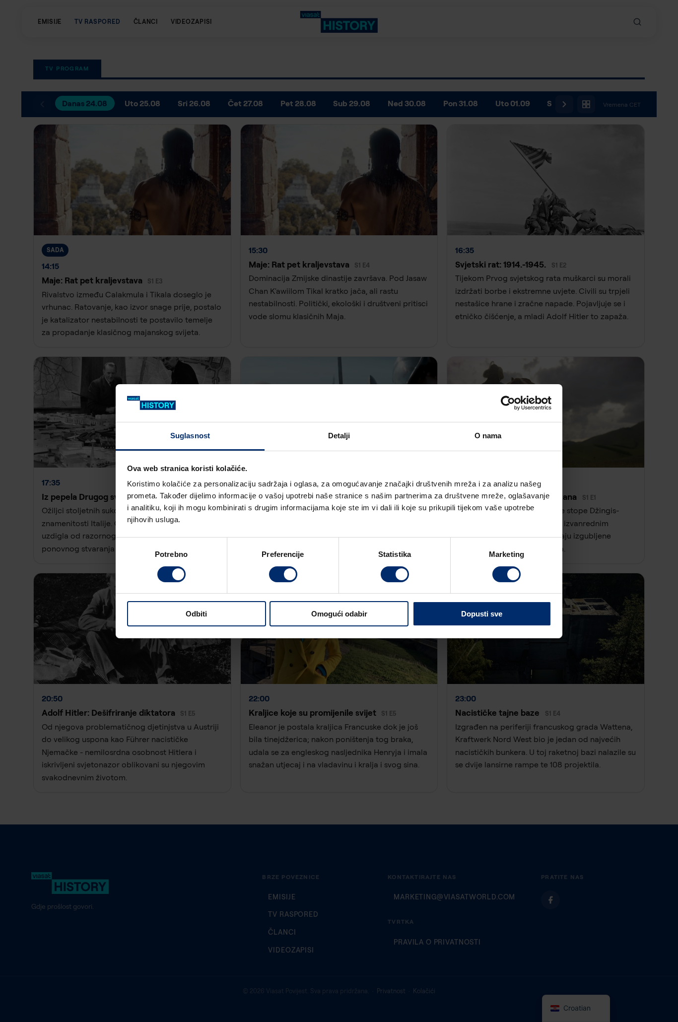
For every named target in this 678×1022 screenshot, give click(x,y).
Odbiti (196, 614)
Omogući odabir (339, 614)
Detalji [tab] (339, 435)
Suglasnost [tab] (190, 435)
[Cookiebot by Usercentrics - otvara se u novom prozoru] (508, 403)
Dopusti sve (481, 614)
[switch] (283, 574)
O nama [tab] (488, 435)
